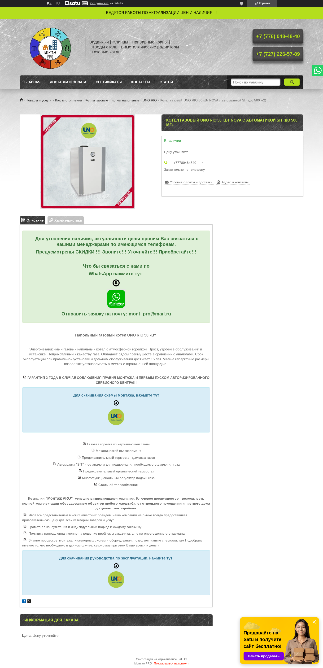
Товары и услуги (39, 100)
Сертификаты (109, 82)
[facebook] (24, 602)
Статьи (166, 82)
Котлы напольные (125, 100)
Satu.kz (182, 659)
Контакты (140, 82)
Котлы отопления (68, 100)
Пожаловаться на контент (171, 663)
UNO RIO (150, 100)
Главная (32, 82)
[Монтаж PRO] (50, 47)
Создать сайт (99, 3)
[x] (29, 602)
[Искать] (292, 82)
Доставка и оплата (68, 82)
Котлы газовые (96, 100)
